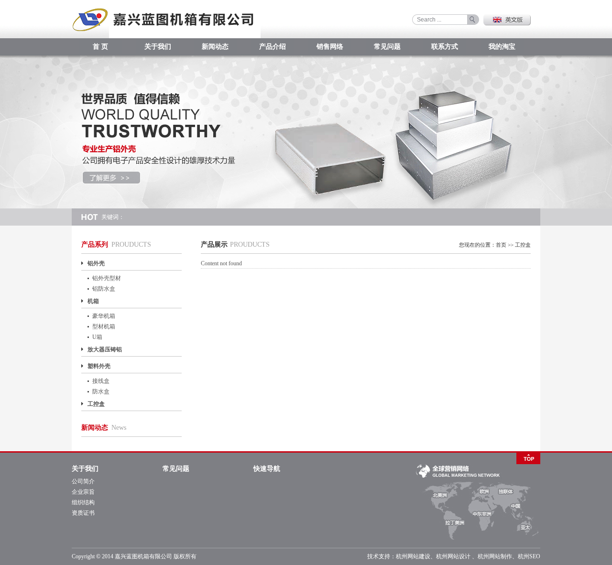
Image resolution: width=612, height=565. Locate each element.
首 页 (100, 46)
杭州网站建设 (413, 556)
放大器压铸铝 (104, 349)
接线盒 (100, 381)
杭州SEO (529, 556)
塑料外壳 (98, 366)
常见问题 (387, 46)
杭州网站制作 (495, 556)
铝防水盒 (103, 288)
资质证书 (83, 513)
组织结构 (83, 502)
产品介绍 (272, 46)
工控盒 (96, 404)
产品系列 (94, 244)
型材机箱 (103, 326)
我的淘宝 (502, 46)
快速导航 (266, 468)
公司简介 (83, 481)
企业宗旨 (83, 492)
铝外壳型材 (106, 278)
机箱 (93, 301)
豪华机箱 (103, 316)
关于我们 (157, 46)
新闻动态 (215, 46)
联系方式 (444, 46)
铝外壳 (96, 263)
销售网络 (330, 46)
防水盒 (100, 391)
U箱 (97, 337)
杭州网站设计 (453, 556)
